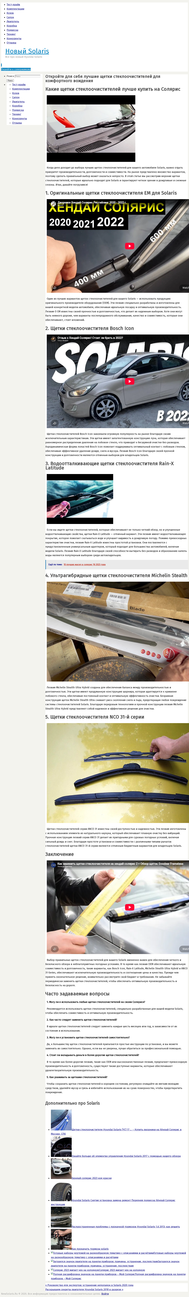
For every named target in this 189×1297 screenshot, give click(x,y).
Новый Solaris (27, 51)
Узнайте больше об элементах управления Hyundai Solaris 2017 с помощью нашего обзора (126, 1156)
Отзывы (11, 42)
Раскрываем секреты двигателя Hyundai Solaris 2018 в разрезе (84, 1289)
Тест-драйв (13, 4)
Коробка (12, 25)
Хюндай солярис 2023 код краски (92, 1178)
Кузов (10, 13)
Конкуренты (14, 38)
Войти (105, 1293)
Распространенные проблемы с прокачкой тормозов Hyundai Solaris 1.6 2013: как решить (126, 1226)
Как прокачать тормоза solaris (90, 1248)
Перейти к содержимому (16, 69)
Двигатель (13, 21)
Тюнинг (11, 34)
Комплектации (15, 8)
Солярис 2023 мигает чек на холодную (122, 1270)
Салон (10, 17)
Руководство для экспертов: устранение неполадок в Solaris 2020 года (89, 1285)
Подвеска (12, 30)
